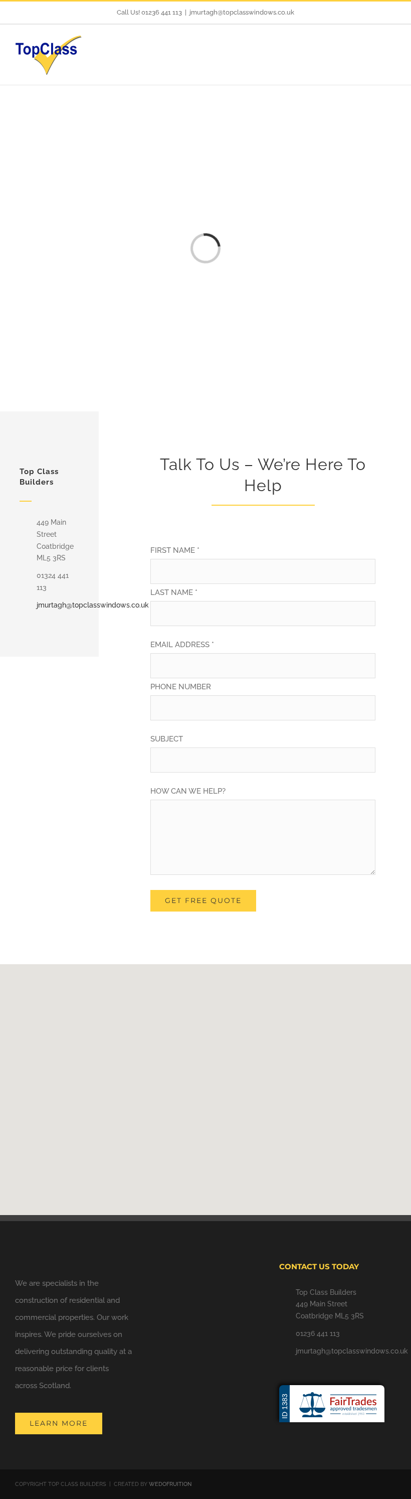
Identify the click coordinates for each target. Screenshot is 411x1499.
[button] (205, 1084)
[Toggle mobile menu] (392, 52)
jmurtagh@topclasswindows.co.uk (241, 12)
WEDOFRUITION (170, 1484)
